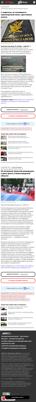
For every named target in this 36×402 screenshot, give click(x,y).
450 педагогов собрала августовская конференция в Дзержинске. (17, 266)
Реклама (4, 339)
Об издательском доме (9, 336)
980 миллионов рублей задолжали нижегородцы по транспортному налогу (18, 137)
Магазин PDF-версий (16, 339)
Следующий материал (17, 397)
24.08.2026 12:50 (5, 167)
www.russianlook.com (7, 43)
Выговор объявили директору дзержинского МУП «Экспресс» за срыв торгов (20, 323)
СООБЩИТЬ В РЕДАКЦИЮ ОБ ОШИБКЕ (13, 348)
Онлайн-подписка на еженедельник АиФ (16, 341)
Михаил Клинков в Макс (8, 202)
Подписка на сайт (8, 343)
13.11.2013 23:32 (5, 7)
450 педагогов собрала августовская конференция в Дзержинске (18, 307)
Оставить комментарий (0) (18, 116)
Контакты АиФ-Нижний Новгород (13, 346)
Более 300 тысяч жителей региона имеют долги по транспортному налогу (20, 153)
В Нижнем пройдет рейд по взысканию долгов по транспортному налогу (20, 158)
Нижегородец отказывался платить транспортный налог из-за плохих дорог (18, 142)
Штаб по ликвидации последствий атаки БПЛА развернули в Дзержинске (20, 318)
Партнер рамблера (16, 393)
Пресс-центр (24, 336)
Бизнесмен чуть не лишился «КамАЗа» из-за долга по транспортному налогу (17, 101)
